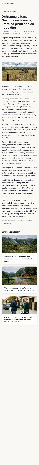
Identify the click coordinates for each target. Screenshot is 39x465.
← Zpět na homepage (9, 11)
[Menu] (35, 3)
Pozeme (8, 3)
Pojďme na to (6, 223)
